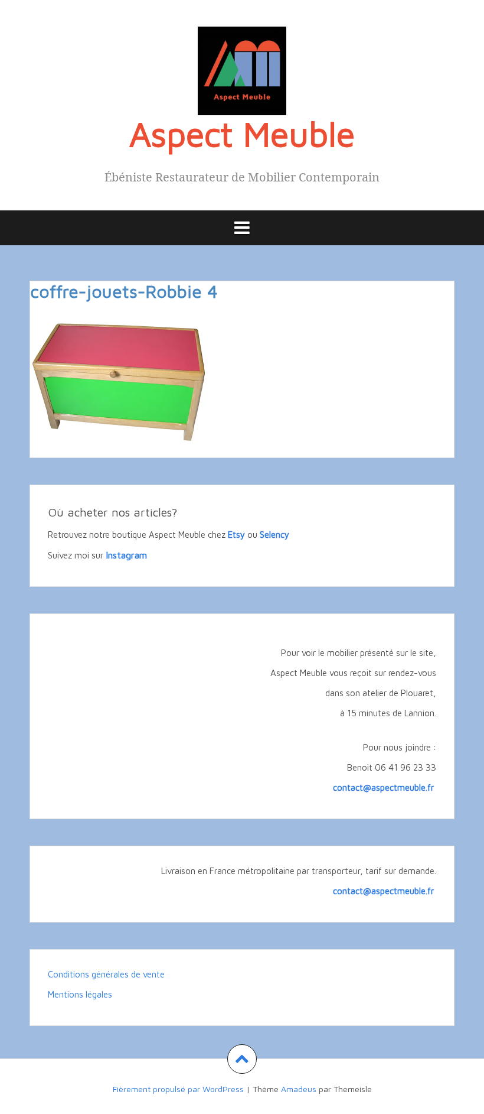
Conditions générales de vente (106, 974)
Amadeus (298, 1089)
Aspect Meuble (242, 133)
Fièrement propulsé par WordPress (178, 1089)
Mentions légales (80, 994)
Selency (274, 535)
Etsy (236, 535)
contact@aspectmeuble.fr (384, 787)
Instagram (126, 555)
